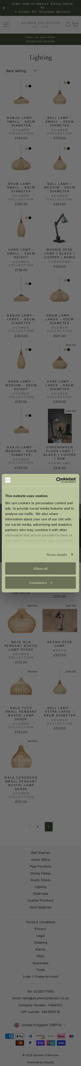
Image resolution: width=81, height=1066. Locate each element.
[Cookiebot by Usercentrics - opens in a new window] (57, 480)
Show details (57, 554)
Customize (38, 582)
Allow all (40, 568)
